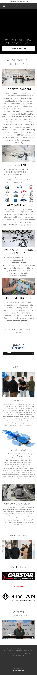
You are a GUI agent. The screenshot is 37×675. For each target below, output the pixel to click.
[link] (18, 5)
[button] (4, 6)
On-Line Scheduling (18, 48)
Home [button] (18, 659)
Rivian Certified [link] (18, 661)
